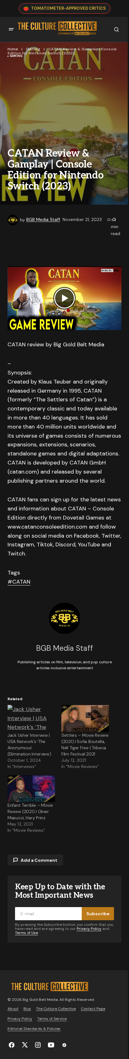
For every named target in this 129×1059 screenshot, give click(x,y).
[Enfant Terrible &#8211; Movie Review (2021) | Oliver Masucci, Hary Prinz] (31, 788)
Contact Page (93, 1008)
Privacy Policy (89, 928)
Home (13, 49)
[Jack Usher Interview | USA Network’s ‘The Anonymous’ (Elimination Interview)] (31, 718)
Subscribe (98, 913)
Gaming (33, 49)
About (13, 1008)
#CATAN (19, 581)
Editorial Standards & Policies (34, 1028)
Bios (27, 1008)
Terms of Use (26, 932)
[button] (11, 29)
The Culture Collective (56, 1008)
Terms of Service (52, 1018)
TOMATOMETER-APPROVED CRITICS (68, 8)
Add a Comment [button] (39, 860)
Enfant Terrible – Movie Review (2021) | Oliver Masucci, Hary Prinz (30, 811)
